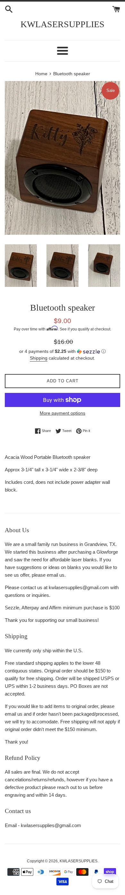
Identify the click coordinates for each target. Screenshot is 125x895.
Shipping (38, 358)
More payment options (62, 413)
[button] (62, 351)
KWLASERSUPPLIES (62, 24)
